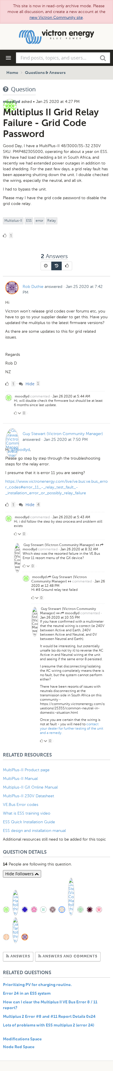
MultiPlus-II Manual (20, 778)
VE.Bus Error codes (20, 804)
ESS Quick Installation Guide (29, 822)
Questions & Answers (45, 73)
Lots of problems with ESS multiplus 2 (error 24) (48, 1025)
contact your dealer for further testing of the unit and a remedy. (71, 728)
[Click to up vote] (15, 413)
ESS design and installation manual (34, 830)
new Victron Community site (56, 17)
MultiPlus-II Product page (27, 769)
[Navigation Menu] (8, 57)
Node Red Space (18, 1047)
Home (12, 73)
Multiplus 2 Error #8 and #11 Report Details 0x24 (49, 1017)
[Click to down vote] (20, 413)
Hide (29, 383)
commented (40, 396)
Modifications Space (22, 1039)
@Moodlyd (20, 449)
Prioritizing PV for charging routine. (37, 985)
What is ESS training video (26, 813)
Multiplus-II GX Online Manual (30, 787)
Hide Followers (20, 873)
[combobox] (63, 57)
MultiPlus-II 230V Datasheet (29, 795)
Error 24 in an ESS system (27, 994)
